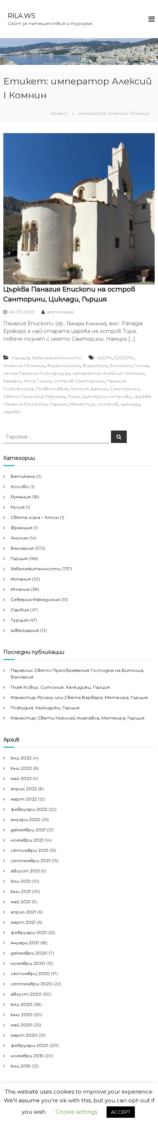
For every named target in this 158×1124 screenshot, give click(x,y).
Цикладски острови (106, 396)
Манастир (82, 404)
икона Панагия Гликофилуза (36, 373)
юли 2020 (21, 1004)
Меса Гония (37, 381)
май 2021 (20, 901)
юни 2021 (21, 891)
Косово (20, 486)
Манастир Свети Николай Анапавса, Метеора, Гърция (77, 718)
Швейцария (25, 630)
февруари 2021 (28, 932)
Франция (21, 527)
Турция (19, 620)
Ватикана (23, 476)
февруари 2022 (29, 809)
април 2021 (23, 912)
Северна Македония (35, 599)
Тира (73, 396)
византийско (63, 365)
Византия (95, 365)
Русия (18, 507)
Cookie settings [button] (76, 1111)
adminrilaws (60, 312)
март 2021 (23, 922)
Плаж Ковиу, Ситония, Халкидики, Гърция (60, 687)
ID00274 (123, 357)
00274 (104, 357)
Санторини (124, 388)
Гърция (20, 357)
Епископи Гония (129, 365)
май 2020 (21, 1025)
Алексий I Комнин (24, 365)
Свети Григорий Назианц (34, 396)
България (22, 548)
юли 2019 (20, 1066)
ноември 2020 (28, 963)
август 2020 (26, 994)
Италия (20, 589)
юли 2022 (21, 758)
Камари (12, 381)
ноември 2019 (27, 1055)
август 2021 (25, 871)
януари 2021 (25, 942)
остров (108, 404)
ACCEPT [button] (120, 1112)
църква (11, 411)
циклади (130, 404)
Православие (52, 388)
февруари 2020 (29, 1045)
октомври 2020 (30, 973)
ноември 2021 (27, 840)
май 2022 (21, 778)
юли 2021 (20, 881)
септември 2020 (31, 983)
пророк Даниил (89, 388)
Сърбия (20, 609)
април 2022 (24, 788)
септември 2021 (30, 860)
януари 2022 (25, 819)
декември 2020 (29, 953)
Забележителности (57, 357)
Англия (19, 538)
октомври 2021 (29, 850)
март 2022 (24, 799)
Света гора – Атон (35, 517)
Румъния (21, 496)
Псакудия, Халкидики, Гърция (45, 707)
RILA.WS (21, 16)
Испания (21, 579)
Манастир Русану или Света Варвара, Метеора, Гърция (79, 697)
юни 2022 (21, 768)
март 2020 (24, 1035)
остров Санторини (79, 381)
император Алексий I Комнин (108, 373)
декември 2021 (28, 829)
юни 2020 (22, 1014)
